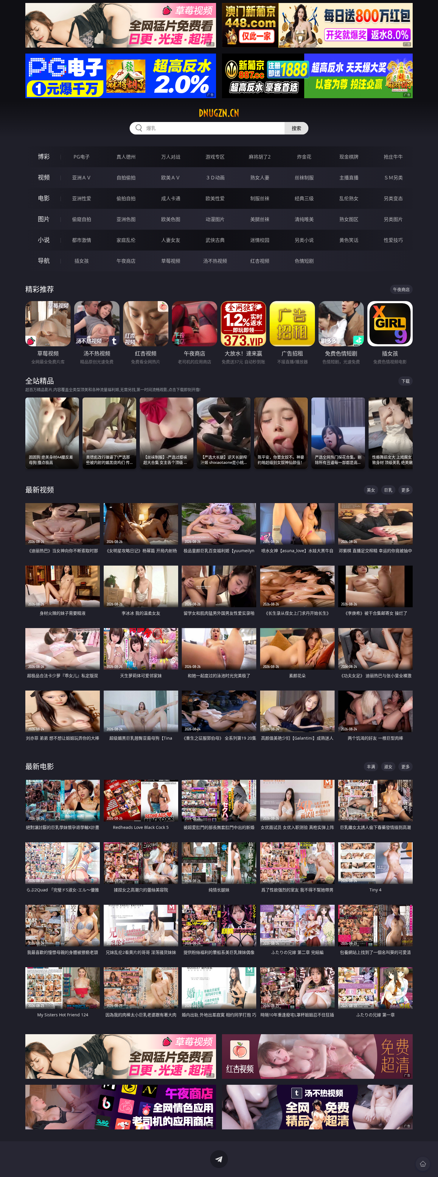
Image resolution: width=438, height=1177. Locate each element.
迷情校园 (259, 240)
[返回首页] (423, 1164)
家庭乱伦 (126, 240)
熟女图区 (348, 219)
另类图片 (393, 219)
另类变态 (393, 198)
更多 (405, 490)
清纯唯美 (304, 219)
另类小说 (304, 240)
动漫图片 (215, 219)
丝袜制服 (304, 177)
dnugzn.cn (219, 113)
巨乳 (388, 490)
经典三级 (304, 198)
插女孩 (81, 261)
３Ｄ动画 (215, 177)
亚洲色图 (126, 219)
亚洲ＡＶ (81, 177)
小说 (44, 240)
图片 (44, 219)
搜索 (296, 128)
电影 (44, 198)
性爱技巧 (393, 240)
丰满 (371, 766)
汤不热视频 (215, 261)
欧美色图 (170, 219)
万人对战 (170, 157)
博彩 (44, 157)
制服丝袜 (259, 198)
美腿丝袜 (259, 219)
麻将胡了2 (260, 157)
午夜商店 (126, 261)
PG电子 (82, 157)
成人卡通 (170, 198)
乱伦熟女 (348, 198)
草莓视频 (170, 261)
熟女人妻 (259, 177)
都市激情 (81, 240)
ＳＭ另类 (393, 177)
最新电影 (39, 766)
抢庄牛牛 (393, 157)
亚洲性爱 (81, 198)
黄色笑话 (348, 240)
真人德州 (126, 157)
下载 (405, 381)
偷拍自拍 (126, 198)
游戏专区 (215, 157)
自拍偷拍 (126, 177)
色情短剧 (304, 261)
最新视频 (39, 489)
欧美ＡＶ (170, 177)
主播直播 (348, 177)
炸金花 (304, 157)
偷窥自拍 (81, 219)
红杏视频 (259, 261)
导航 (44, 261)
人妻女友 (170, 240)
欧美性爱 (215, 198)
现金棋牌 (348, 157)
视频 (44, 177)
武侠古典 (215, 240)
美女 (371, 490)
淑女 (388, 766)
